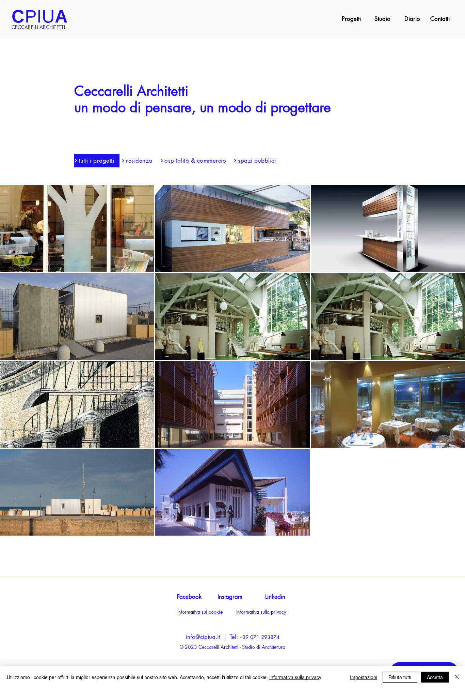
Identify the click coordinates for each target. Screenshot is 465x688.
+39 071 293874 (259, 637)
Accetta (435, 677)
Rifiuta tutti (399, 677)
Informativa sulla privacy (295, 677)
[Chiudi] (457, 677)
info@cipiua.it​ (203, 637)
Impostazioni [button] (363, 677)
